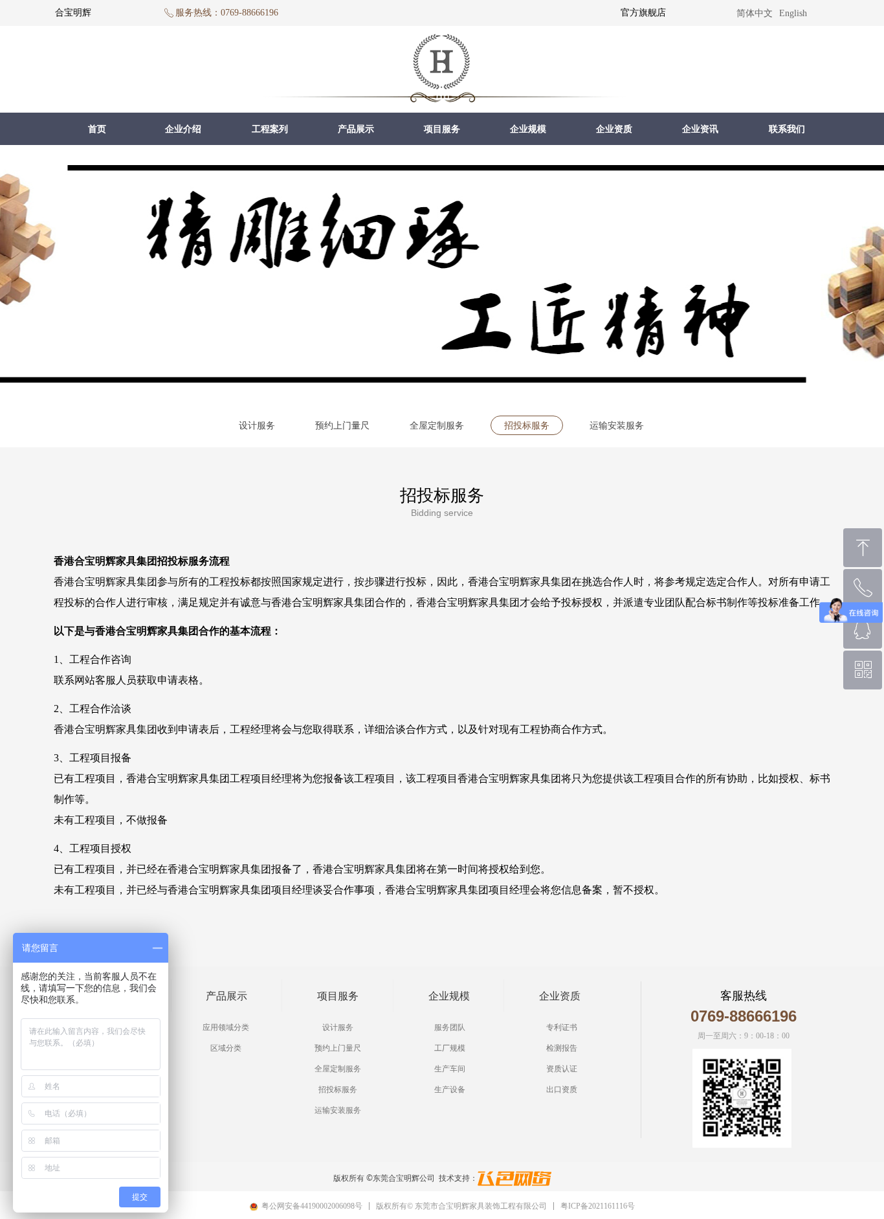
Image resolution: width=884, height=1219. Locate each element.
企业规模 (528, 129)
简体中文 (754, 13)
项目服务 (442, 129)
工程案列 (270, 129)
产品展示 (356, 129)
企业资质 (614, 129)
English (793, 13)
